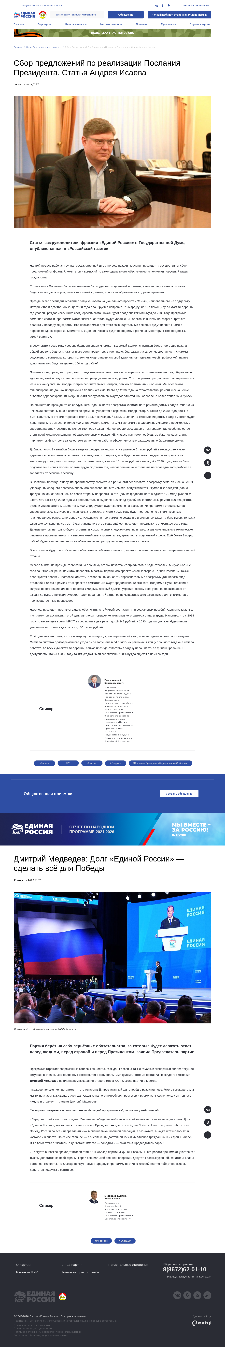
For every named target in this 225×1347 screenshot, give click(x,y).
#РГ (68, 763)
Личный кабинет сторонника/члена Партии (179, 14)
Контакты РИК (27, 1272)
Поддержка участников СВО (112, 32)
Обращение (125, 14)
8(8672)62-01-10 (184, 1269)
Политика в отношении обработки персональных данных (48, 1332)
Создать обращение (179, 793)
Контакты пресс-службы (80, 1272)
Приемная (141, 24)
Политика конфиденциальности (33, 1328)
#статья (91, 763)
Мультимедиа (168, 24)
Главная (18, 47)
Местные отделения (111, 24)
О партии (19, 24)
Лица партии (44, 24)
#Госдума (115, 763)
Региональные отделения (128, 1265)
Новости (56, 47)
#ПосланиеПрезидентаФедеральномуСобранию (160, 763)
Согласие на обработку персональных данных (41, 1335)
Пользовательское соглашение (32, 1325)
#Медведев (101, 1240)
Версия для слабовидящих (196, 5)
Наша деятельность (75, 24)
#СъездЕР (125, 1240)
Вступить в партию (200, 24)
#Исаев (44, 763)
